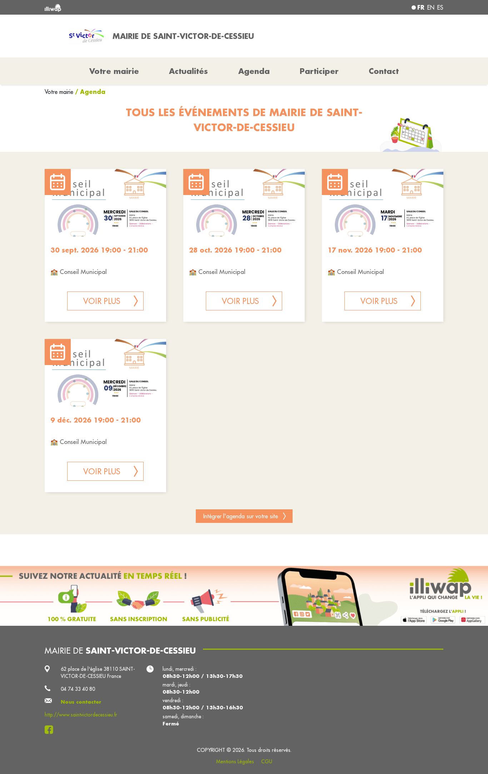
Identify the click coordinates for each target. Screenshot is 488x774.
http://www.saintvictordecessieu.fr (81, 714)
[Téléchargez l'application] (244, 596)
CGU (266, 761)
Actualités (188, 71)
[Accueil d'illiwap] (125, 7)
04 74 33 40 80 (78, 689)
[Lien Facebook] (51, 729)
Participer (319, 71)
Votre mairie (60, 91)
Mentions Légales (235, 761)
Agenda (254, 71)
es (440, 7)
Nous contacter (81, 702)
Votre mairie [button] (114, 71)
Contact (384, 71)
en (430, 7)
